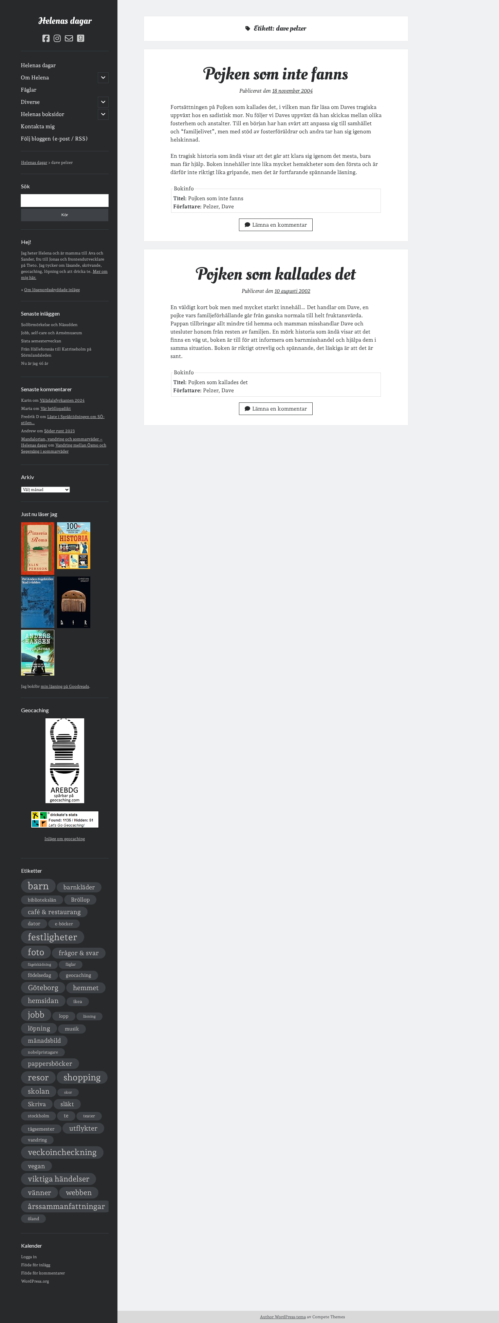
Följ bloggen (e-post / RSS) (54, 138)
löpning (39, 1028)
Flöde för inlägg (35, 1265)
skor (68, 1092)
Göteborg (43, 987)
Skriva (37, 1104)
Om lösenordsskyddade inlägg (52, 289)
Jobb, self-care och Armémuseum (51, 332)
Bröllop (80, 899)
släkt (67, 1104)
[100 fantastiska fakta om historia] (73, 567)
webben (79, 1192)
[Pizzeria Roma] (37, 573)
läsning (89, 1016)
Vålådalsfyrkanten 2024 (62, 400)
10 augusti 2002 (292, 291)
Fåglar (28, 90)
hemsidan (43, 1001)
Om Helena (35, 77)
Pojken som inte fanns (276, 74)
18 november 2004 (292, 91)
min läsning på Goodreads (65, 686)
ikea (77, 1001)
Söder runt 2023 (59, 431)
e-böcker (64, 923)
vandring (37, 1139)
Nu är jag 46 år (34, 363)
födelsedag (39, 975)
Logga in (29, 1256)
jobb (36, 1014)
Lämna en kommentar (279, 225)
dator (34, 924)
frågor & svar (79, 953)
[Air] (73, 626)
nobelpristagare (43, 1052)
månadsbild (44, 1040)
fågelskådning (39, 964)
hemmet (86, 988)
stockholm (38, 1115)
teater (89, 1115)
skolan (39, 1091)
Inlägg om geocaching (64, 838)
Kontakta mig (38, 126)
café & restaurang (54, 911)
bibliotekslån (42, 900)
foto (36, 952)
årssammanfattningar (66, 1206)
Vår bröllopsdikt (55, 408)
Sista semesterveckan (41, 341)
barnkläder (79, 887)
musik (72, 1029)
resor (38, 1077)
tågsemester (41, 1129)
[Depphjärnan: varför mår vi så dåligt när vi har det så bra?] (37, 674)
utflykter (83, 1128)
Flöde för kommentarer (43, 1273)
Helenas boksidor (42, 114)
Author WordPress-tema (283, 1317)
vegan (36, 1166)
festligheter (52, 936)
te (66, 1116)
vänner (39, 1192)
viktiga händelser (58, 1178)
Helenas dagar (64, 20)
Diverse (30, 102)
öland (33, 1218)
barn (38, 886)
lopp (64, 1016)
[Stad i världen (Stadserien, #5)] (37, 626)
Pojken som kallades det (276, 274)
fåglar (71, 964)
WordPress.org (35, 1281)
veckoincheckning (62, 1152)
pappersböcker (50, 1063)
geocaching (78, 975)
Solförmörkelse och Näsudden (49, 324)
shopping (82, 1077)
